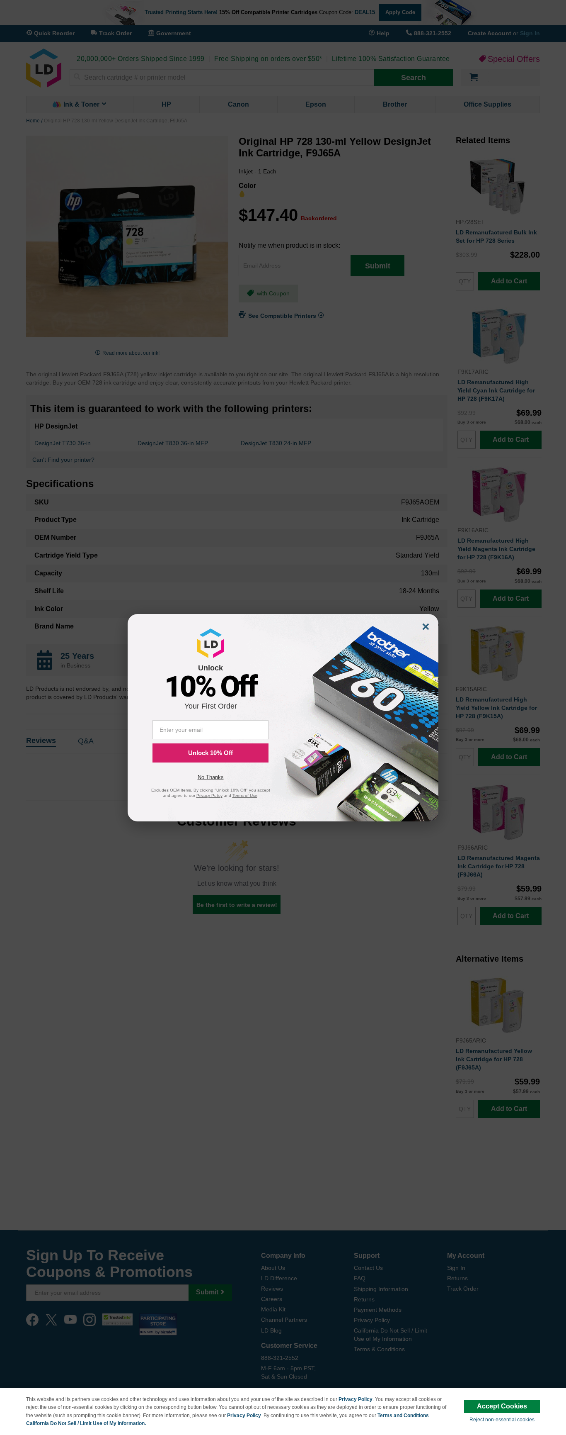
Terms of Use (244, 795)
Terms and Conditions (403, 1415)
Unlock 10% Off (210, 752)
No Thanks (211, 777)
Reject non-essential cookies (502, 1420)
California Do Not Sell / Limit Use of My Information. (86, 1423)
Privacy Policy (355, 1399)
